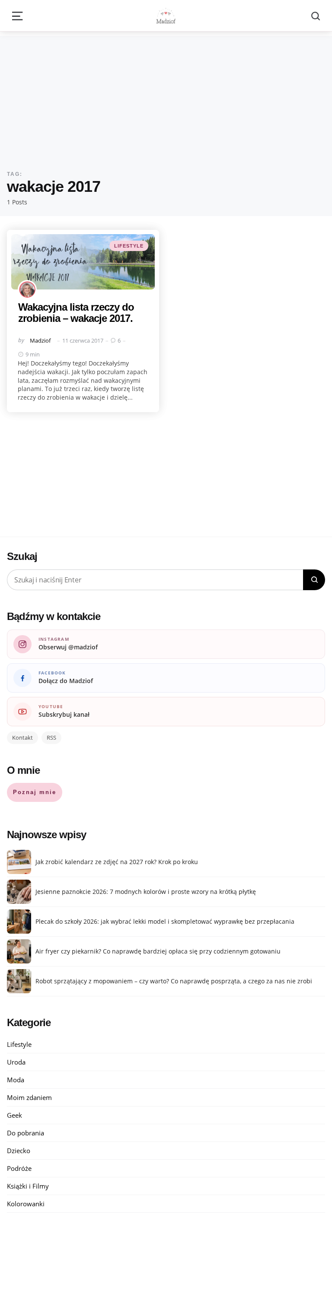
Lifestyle (129, 245)
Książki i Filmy (28, 1186)
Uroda (16, 1062)
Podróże (19, 1168)
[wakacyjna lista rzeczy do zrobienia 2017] (83, 261)
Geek (14, 1115)
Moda (15, 1079)
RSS (51, 737)
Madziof (40, 340)
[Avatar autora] (27, 289)
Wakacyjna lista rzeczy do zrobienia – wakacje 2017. (76, 312)
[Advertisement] (166, 96)
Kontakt (22, 737)
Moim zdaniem (29, 1097)
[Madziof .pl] (166, 16)
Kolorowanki (26, 1203)
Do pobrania (25, 1133)
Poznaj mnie (34, 792)
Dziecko (18, 1150)
